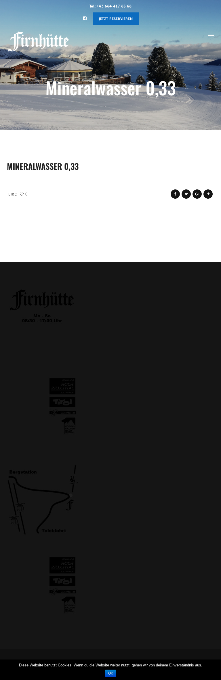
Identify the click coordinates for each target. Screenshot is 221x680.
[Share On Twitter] (186, 194)
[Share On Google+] (197, 194)
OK (110, 673)
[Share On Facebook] (175, 194)
